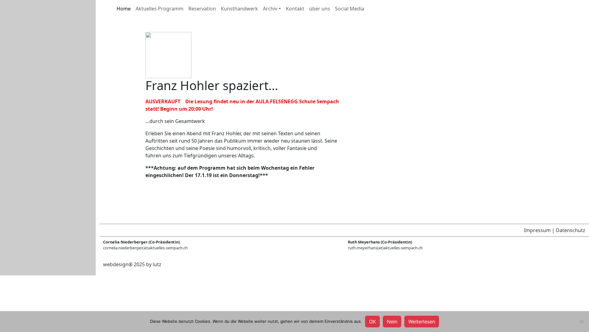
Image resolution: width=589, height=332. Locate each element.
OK (372, 321)
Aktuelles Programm (159, 8)
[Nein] (581, 321)
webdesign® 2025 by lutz (132, 264)
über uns (319, 8)
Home (124, 8)
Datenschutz (570, 230)
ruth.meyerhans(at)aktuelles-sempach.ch (385, 248)
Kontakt (295, 8)
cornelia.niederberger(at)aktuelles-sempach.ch (145, 248)
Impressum (537, 230)
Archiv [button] (270, 8)
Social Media (349, 8)
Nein (392, 321)
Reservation (202, 8)
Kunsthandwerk (239, 8)
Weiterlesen (421, 321)
